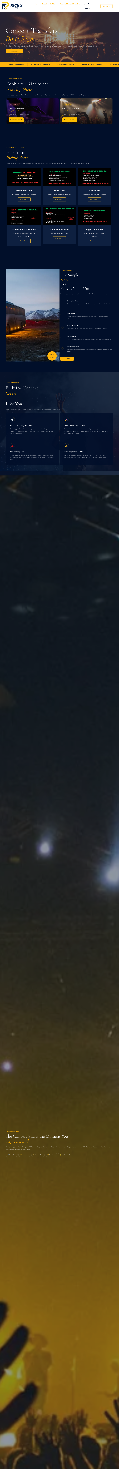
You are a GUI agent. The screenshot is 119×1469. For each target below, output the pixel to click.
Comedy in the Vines (49, 4)
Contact (87, 8)
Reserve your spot (15, 119)
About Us (87, 4)
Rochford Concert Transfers (70, 4)
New (36, 4)
